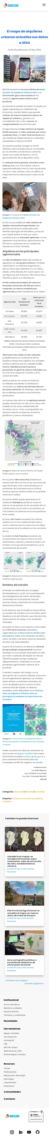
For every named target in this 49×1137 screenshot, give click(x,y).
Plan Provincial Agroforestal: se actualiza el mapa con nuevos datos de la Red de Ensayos (23, 913)
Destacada (19, 791)
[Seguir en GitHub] (37, 1132)
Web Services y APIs (13, 1051)
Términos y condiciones (15, 1015)
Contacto (9, 1098)
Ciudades (7, 801)
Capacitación (10, 1082)
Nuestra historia (11, 1011)
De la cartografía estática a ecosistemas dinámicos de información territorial (21, 962)
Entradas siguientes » (34, 983)
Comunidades (12, 1091)
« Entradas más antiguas (16, 980)
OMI (5, 1044)
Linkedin (39, 762)
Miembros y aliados (13, 1008)
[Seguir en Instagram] (12, 1132)
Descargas (9, 1079)
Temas (7, 1068)
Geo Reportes (10, 1037)
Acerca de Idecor (12, 1004)
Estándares (9, 1086)
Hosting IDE (9, 1040)
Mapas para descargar (14, 1075)
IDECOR (13, 869)
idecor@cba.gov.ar (35, 756)
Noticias (29, 791)
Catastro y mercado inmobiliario (27, 798)
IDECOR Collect (11, 1047)
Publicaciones (10, 1072)
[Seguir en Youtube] (29, 1132)
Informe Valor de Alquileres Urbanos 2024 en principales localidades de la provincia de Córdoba (23, 741)
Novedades (39, 791)
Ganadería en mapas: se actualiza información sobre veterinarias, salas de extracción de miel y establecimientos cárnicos (24, 861)
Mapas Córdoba (25, 753)
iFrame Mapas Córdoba (15, 1054)
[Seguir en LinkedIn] (20, 1132)
